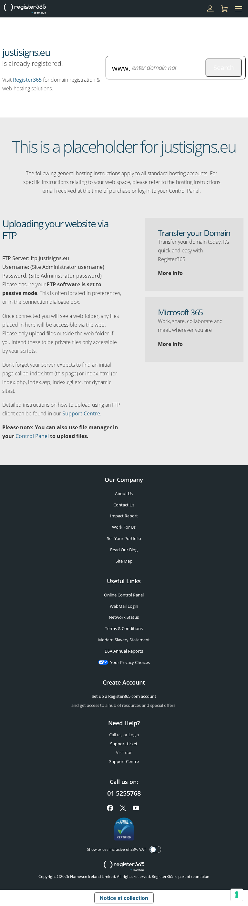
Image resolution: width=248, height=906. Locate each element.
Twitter (123, 808)
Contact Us (123, 505)
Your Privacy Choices (130, 662)
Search (223, 67)
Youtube (136, 808)
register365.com (124, 866)
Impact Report (124, 516)
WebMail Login (124, 606)
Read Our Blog (124, 550)
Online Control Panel (124, 595)
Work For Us (124, 527)
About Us (124, 493)
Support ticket (124, 744)
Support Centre (124, 761)
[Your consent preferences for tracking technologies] (237, 895)
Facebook (110, 808)
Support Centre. (81, 413)
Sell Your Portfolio (124, 538)
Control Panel (32, 436)
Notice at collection (124, 898)
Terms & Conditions (124, 628)
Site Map (124, 561)
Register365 (27, 79)
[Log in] (210, 9)
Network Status (124, 617)
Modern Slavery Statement (124, 640)
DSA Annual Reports (124, 651)
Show (155, 849)
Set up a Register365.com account (124, 696)
